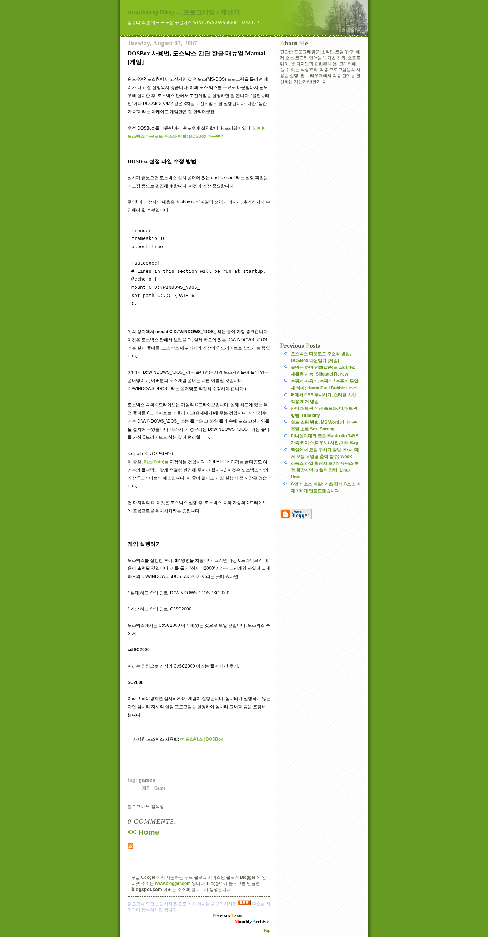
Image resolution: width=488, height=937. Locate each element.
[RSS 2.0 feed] (199, 846)
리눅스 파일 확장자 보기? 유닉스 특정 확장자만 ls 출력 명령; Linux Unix (325, 470)
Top (266, 930)
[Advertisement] (320, 213)
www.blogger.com (173, 883)
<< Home (143, 832)
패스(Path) (154, 461)
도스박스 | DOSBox (201, 739)
